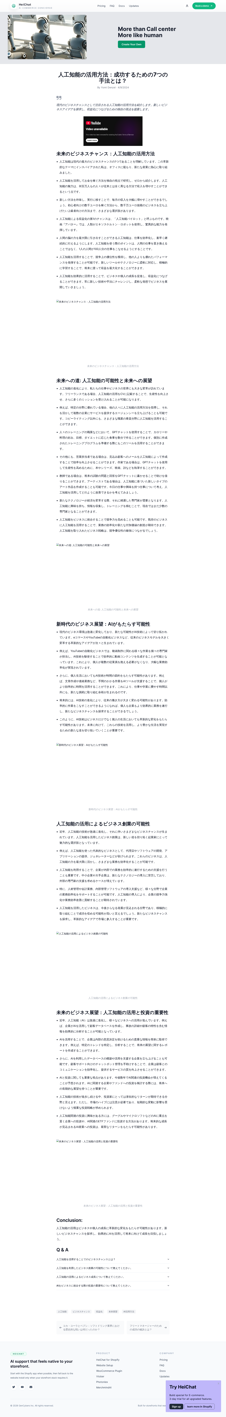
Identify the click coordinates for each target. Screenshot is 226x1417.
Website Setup (104, 1365)
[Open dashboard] (187, 5)
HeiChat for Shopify (107, 1359)
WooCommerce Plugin (109, 1370)
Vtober (100, 1376)
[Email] (31, 1387)
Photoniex (102, 1381)
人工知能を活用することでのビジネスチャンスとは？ (85, 1259)
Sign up (176, 1406)
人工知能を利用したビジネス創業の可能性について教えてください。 (94, 1268)
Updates (134, 5)
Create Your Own (131, 44)
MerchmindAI (103, 1387)
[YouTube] (22, 1387)
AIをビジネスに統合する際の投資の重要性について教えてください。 (94, 1285)
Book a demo (202, 5)
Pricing (101, 5)
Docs (122, 5)
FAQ (112, 5)
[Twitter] (13, 1387)
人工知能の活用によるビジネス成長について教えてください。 (90, 1276)
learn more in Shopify (199, 1406)
